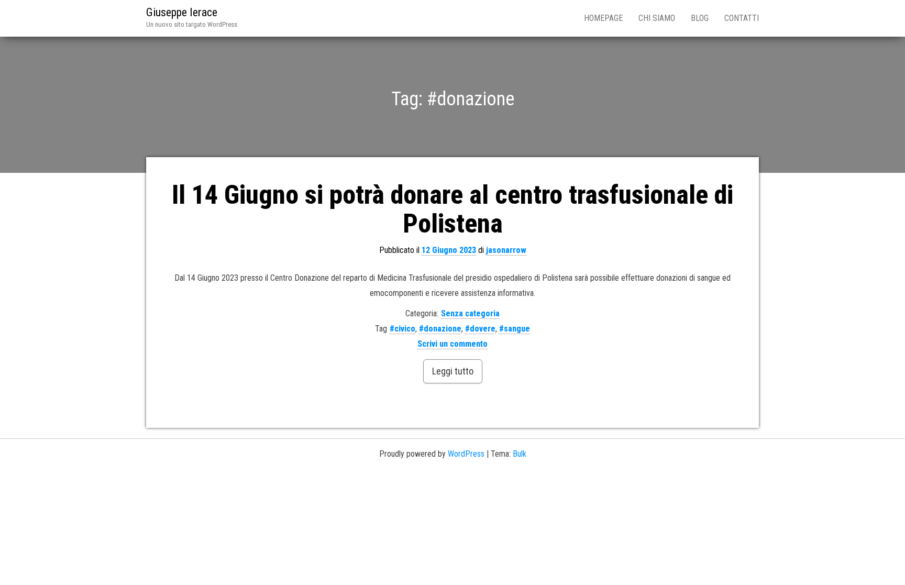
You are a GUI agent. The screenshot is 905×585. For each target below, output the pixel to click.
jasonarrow (506, 250)
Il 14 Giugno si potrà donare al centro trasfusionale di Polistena (452, 209)
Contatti (741, 18)
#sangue (514, 329)
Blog (700, 18)
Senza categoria (470, 313)
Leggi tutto (452, 371)
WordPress (466, 454)
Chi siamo (656, 18)
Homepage (603, 18)
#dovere (480, 329)
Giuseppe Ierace (181, 12)
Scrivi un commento (452, 344)
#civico (402, 329)
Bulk (519, 454)
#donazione (440, 329)
